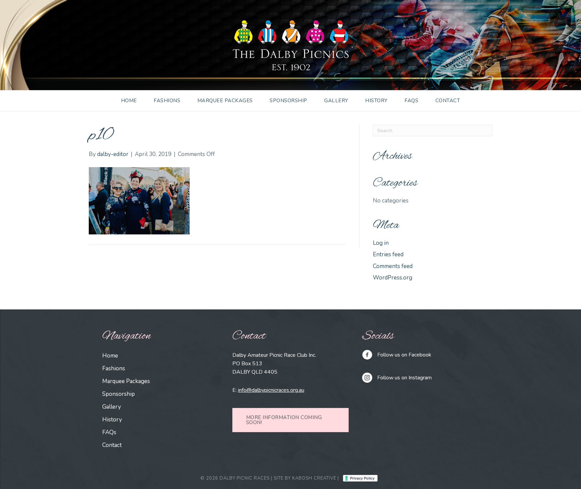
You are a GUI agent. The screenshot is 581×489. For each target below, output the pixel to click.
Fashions (167, 100)
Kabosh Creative (314, 478)
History (376, 100)
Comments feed (393, 266)
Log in (381, 243)
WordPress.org (392, 277)
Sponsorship (288, 100)
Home (129, 100)
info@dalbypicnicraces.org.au (271, 390)
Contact (447, 100)
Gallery (336, 100)
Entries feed (388, 254)
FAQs (411, 100)
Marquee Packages (225, 100)
